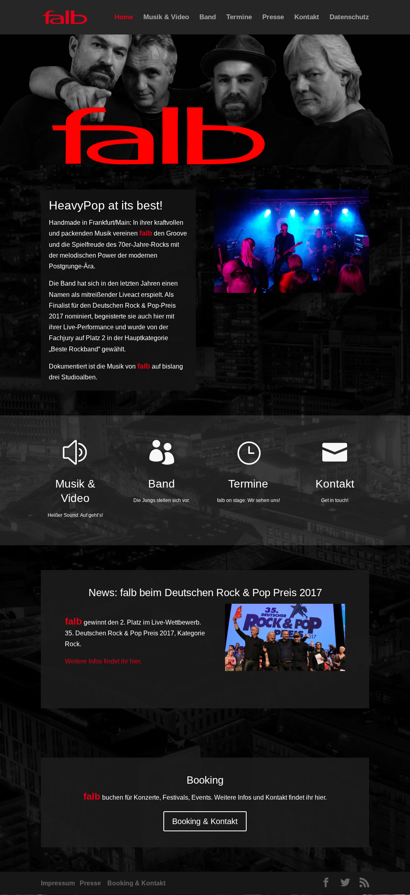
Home (124, 17)
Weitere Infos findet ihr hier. (103, 661)
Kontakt (306, 17)
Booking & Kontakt (205, 821)
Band (207, 17)
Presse (273, 17)
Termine (239, 17)
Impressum (58, 883)
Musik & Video (166, 17)
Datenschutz (349, 17)
